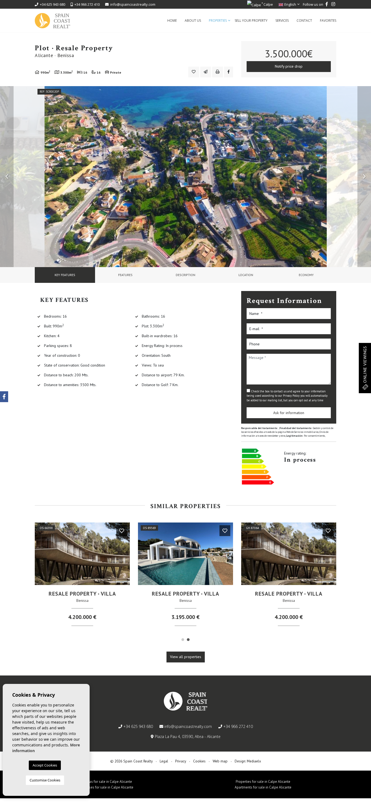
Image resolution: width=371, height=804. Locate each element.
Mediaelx (254, 761)
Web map (220, 761)
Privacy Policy (291, 396)
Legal (164, 761)
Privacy (180, 761)
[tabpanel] (82, 577)
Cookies (199, 761)
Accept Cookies (45, 765)
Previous (7, 176)
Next (364, 176)
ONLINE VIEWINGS (364, 365)
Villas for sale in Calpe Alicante (108, 781)
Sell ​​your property (251, 20)
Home (172, 20)
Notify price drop (289, 66)
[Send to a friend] (205, 72)
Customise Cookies (45, 780)
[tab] (65, 275)
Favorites (328, 20)
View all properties (185, 656)
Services (282, 20)
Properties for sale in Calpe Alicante (263, 781)
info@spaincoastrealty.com (132, 4)
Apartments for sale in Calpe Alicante (263, 787)
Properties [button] (218, 20)
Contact (304, 20)
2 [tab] (188, 639)
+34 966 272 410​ (86, 4)
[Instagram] (333, 4)
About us (193, 20)
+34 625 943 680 (51, 4)
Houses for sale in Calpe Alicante (108, 787)
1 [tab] (182, 639)
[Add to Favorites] (193, 72)
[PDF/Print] (217, 72)
